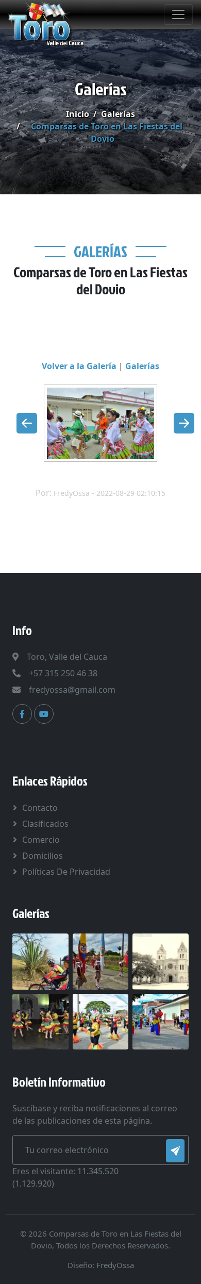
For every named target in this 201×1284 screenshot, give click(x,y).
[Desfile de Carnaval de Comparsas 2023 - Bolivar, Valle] (160, 1020)
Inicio (77, 114)
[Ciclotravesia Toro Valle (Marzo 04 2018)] (40, 960)
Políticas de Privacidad (66, 871)
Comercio (41, 839)
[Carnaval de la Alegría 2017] (101, 1020)
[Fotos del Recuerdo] (160, 960)
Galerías (118, 114)
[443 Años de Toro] (101, 960)
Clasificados (45, 823)
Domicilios (42, 855)
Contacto (40, 807)
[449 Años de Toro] (40, 1020)
